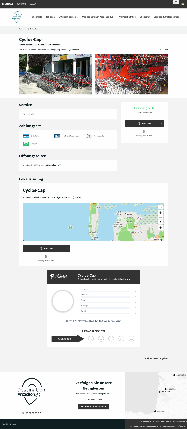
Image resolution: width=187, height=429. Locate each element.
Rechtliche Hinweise (9, 424)
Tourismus (7, 4)
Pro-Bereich (145, 421)
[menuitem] (17, 17)
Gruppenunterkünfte (174, 426)
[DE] (183, 4)
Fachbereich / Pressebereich (144, 426)
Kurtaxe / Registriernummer (170, 421)
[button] (176, 2)
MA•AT (33, 4)
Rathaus (21, 4)
